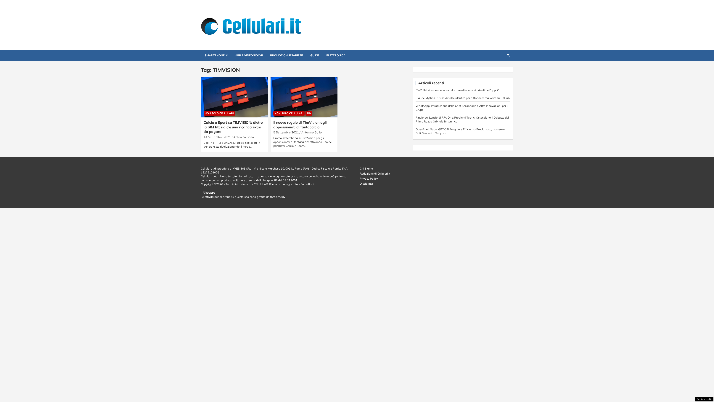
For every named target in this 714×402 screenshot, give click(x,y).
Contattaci (307, 184)
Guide (314, 55)
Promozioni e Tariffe (286, 55)
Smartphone (215, 55)
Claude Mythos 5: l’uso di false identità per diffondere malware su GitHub (463, 98)
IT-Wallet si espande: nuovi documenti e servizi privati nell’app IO (457, 90)
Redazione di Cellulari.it (375, 173)
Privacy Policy (369, 178)
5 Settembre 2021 (286, 132)
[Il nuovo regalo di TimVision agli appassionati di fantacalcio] (304, 97)
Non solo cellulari (219, 113)
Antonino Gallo (243, 137)
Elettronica (335, 55)
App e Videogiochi (249, 55)
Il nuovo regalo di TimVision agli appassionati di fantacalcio (300, 124)
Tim (309, 113)
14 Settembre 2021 (217, 137)
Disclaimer (366, 183)
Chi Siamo (366, 168)
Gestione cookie (704, 399)
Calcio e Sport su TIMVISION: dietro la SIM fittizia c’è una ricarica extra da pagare (233, 127)
